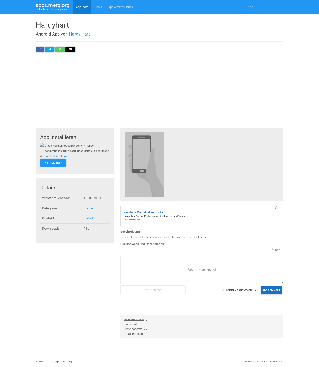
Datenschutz (275, 361)
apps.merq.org (52, 6)
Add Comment (271, 290)
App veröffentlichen (121, 7)
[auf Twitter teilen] (49, 49)
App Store (82, 7)
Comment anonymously (241, 290)
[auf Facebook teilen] (40, 49)
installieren (53, 162)
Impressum (250, 361)
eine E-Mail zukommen (58, 156)
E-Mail (88, 218)
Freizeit (89, 208)
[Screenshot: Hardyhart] (144, 164)
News (98, 7)
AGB (262, 361)
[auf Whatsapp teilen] (59, 49)
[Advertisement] (159, 87)
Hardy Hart (79, 34)
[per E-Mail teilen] (70, 49)
